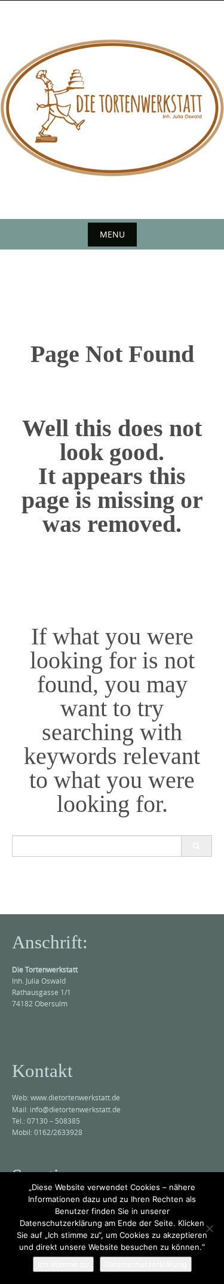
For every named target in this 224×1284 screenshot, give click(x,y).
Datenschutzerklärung (146, 1264)
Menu (112, 234)
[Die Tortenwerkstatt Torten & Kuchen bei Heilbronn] (112, 108)
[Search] (196, 846)
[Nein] (209, 1228)
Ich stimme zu (63, 1264)
